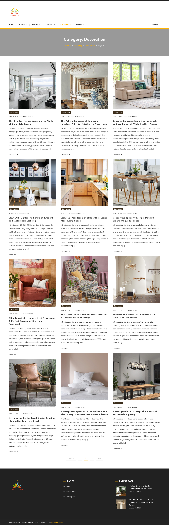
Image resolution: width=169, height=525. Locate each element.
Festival (49, 25)
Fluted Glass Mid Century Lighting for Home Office (140, 487)
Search (155, 24)
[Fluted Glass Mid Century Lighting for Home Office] (121, 490)
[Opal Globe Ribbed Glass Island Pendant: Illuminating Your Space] (121, 504)
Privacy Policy (71, 491)
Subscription (71, 496)
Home (11, 25)
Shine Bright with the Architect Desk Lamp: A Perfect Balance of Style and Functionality (32, 321)
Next (99, 458)
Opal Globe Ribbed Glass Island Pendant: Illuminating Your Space (143, 502)
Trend (79, 25)
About (68, 486)
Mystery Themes (57, 522)
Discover (12, 154)
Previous (71, 458)
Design (22, 25)
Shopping (64, 25)
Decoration (14, 112)
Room (35, 25)
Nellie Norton (28, 116)
